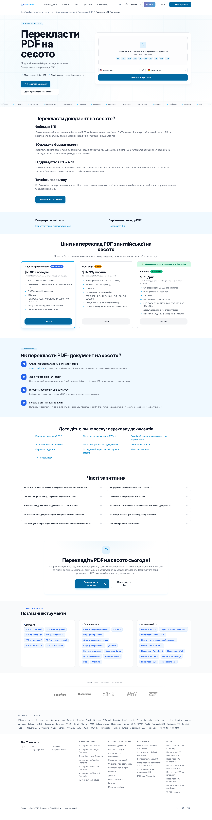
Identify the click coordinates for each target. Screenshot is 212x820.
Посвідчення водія (91, 656)
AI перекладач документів (48, 444)
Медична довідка (113, 656)
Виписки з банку (113, 651)
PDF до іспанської (34, 629)
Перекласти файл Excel (151, 645)
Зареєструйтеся (36, 368)
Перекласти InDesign (171, 656)
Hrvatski (178, 720)
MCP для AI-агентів (146, 776)
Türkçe (125, 728)
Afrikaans (22, 720)
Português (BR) (158, 724)
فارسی (132, 720)
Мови (64, 4)
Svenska (71, 728)
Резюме (111, 783)
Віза (85, 662)
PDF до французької (55, 629)
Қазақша (60, 724)
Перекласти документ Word (173, 629)
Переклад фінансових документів (100, 444)
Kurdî (76, 724)
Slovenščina (44, 728)
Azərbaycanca (42, 720)
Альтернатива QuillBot (89, 780)
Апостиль (96, 662)
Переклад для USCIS (117, 745)
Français (147, 720)
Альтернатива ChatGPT (89, 745)
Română (185, 724)
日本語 (40, 724)
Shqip (53, 728)
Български (55, 720)
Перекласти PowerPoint (152, 651)
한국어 (69, 724)
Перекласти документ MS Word (99, 436)
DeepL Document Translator (91, 756)
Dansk (88, 720)
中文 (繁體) (175, 728)
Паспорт (117, 629)
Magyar (188, 720)
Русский (21, 728)
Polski (147, 724)
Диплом (112, 645)
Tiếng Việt (152, 728)
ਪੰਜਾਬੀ (140, 724)
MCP (151, 4)
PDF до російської (34, 645)
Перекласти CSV (148, 662)
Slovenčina (32, 728)
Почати (48, 321)
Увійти (162, 4)
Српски (62, 728)
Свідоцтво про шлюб (92, 635)
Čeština (80, 720)
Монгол (84, 724)
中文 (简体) (163, 728)
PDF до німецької (33, 640)
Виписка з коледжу (92, 651)
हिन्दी (171, 720)
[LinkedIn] (177, 808)
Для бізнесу (103, 4)
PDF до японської (55, 645)
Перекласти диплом (45, 449)
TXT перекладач (43, 457)
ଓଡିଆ (133, 724)
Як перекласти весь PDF (148, 759)
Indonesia (22, 724)
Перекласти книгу (149, 656)
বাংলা (63, 720)
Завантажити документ (91, 584)
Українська (135, 728)
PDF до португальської (56, 640)
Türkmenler (105, 728)
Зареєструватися (180, 4)
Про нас (23, 748)
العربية (30, 720)
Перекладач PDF (117, 226)
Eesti (124, 720)
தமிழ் (79, 728)
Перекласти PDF (148, 629)
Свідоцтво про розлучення (95, 640)
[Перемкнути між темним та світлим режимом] (120, 4)
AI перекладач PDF (140, 444)
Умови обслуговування (37, 748)
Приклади (88, 4)
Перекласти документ (37, 84)
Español (116, 720)
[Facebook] (183, 808)
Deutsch (97, 720)
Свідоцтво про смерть (93, 645)
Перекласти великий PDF (48, 436)
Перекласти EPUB (175, 651)
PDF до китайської (54, 635)
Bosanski (71, 720)
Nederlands (116, 724)
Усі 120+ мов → (173, 792)
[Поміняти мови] (143, 70)
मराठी (92, 724)
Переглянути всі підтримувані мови (53, 226)
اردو (143, 728)
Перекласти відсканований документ (158, 640)
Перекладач (49, 4)
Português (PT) (173, 724)
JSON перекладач (140, 449)
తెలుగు (85, 728)
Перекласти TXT (168, 662)
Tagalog (116, 728)
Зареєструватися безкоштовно (38, 92)
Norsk (126, 724)
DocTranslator (30, 742)
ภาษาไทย (94, 728)
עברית (164, 720)
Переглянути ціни (124, 584)
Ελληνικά (107, 720)
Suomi (139, 720)
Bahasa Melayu (102, 724)
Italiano (31, 724)
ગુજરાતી (157, 720)
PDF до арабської (34, 635)
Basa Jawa (49, 724)
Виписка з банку (115, 779)
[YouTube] (188, 808)
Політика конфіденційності (59, 748)
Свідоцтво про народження (95, 629)
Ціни (76, 4)
